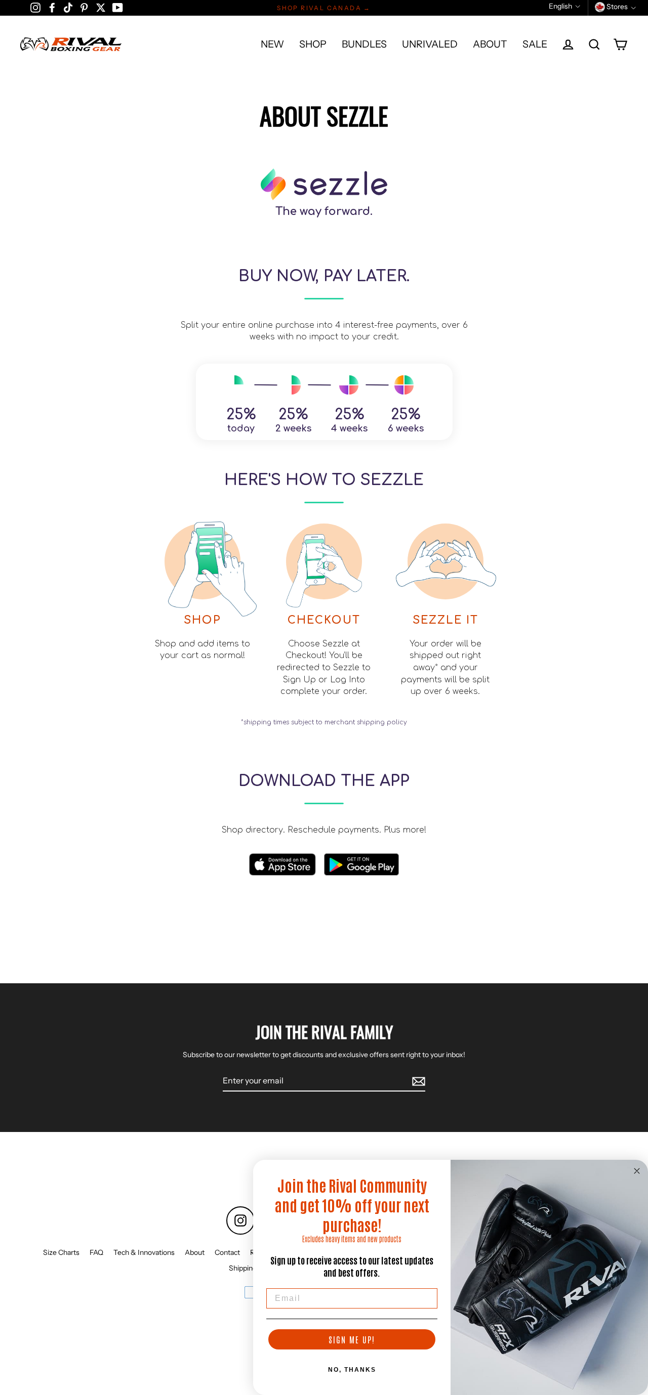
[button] (564, 6)
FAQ (96, 1252)
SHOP (313, 44)
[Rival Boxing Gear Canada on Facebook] (52, 7)
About (195, 1252)
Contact (227, 1252)
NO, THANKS (352, 1369)
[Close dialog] (637, 1171)
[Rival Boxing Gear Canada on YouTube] (117, 7)
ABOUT (490, 44)
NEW (272, 44)
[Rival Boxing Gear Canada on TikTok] (68, 7)
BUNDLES (364, 44)
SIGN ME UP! (352, 1339)
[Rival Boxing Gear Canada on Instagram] (35, 7)
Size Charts (61, 1252)
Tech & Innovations (144, 1252)
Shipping (243, 1268)
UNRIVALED (430, 44)
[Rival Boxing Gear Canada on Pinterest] (84, 7)
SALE (534, 44)
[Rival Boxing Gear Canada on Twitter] (101, 7)
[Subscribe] (417, 1081)
